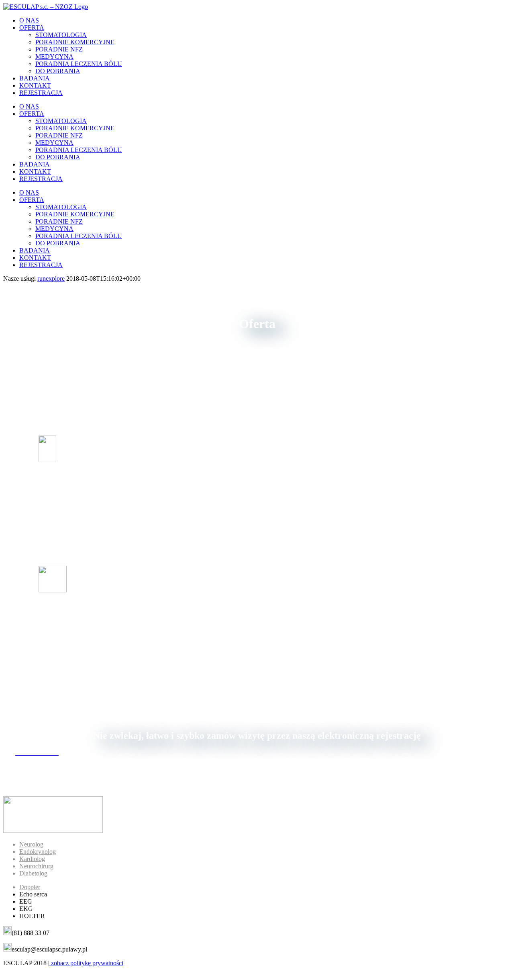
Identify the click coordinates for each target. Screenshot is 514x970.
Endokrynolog (37, 851)
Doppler (29, 887)
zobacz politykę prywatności (86, 963)
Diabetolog (33, 873)
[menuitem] (265, 20)
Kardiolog (32, 858)
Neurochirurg (36, 866)
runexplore (51, 278)
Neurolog (31, 844)
